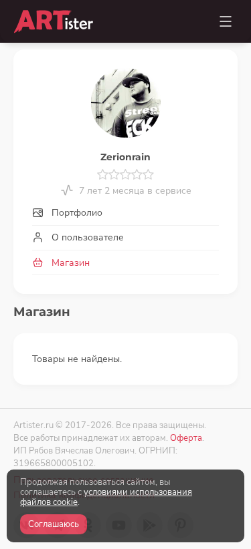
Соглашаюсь (53, 524)
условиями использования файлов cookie (106, 497)
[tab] (125, 213)
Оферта (186, 437)
